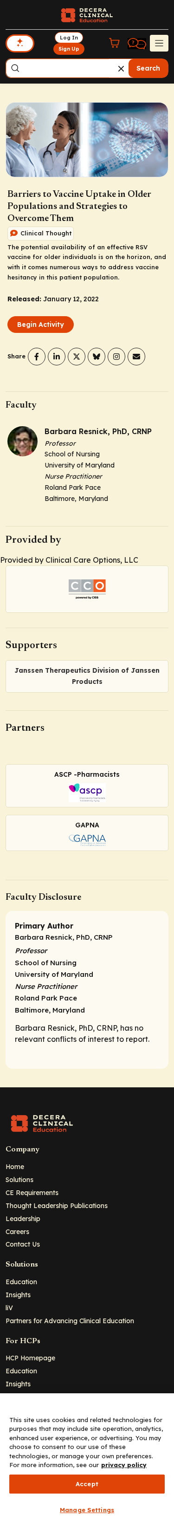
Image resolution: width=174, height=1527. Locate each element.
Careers (17, 1231)
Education (21, 1282)
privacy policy (124, 1465)
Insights (18, 1295)
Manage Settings (87, 1510)
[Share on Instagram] (116, 356)
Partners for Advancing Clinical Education (70, 1321)
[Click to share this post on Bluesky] (96, 356)
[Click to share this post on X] (76, 356)
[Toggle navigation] (159, 43)
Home (15, 1166)
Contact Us (23, 1244)
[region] (87, 1460)
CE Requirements (32, 1192)
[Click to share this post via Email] (136, 356)
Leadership (23, 1218)
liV (9, 1308)
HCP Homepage (30, 1358)
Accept (87, 1484)
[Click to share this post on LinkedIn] (56, 356)
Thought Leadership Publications (57, 1205)
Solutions (19, 1179)
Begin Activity (40, 324)
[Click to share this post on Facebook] (36, 356)
